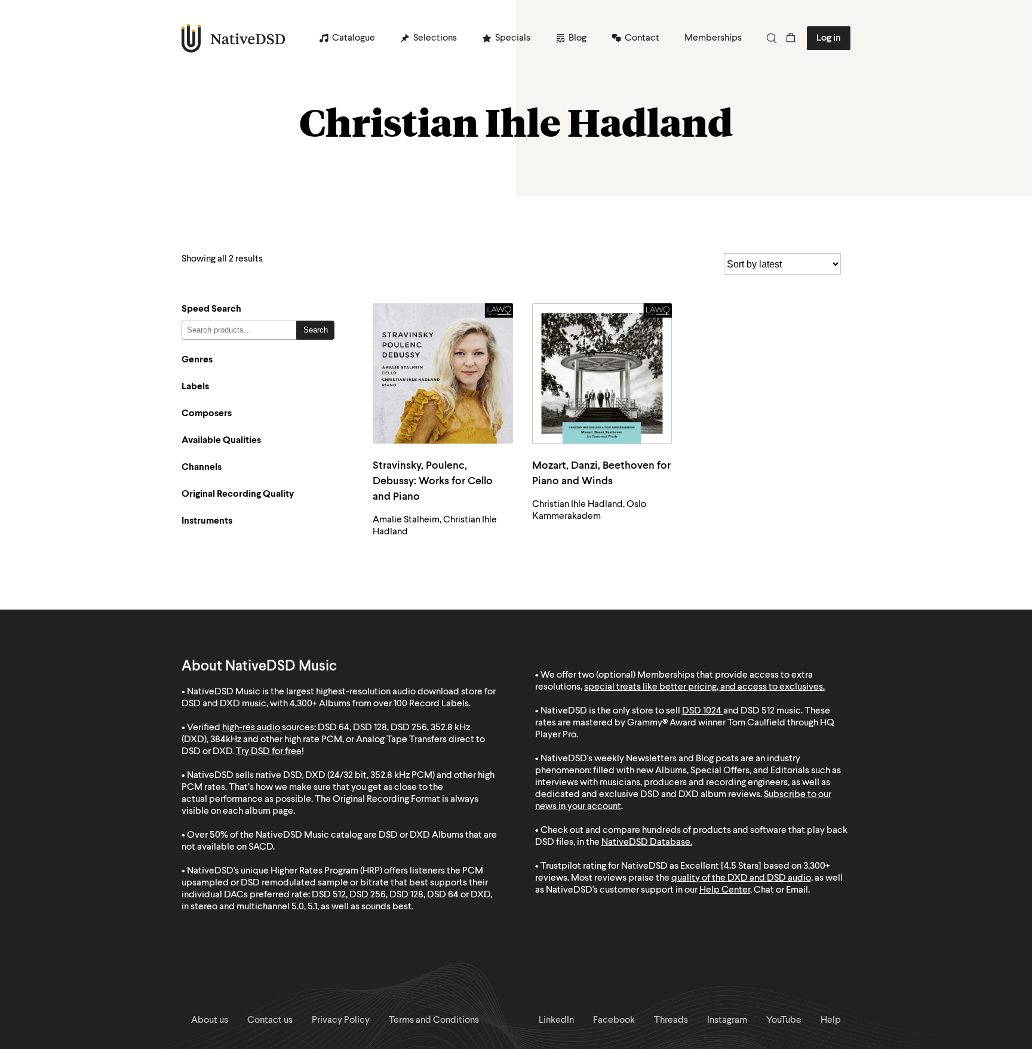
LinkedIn (556, 1020)
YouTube (783, 1020)
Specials (512, 38)
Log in (828, 38)
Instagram (727, 1020)
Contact (642, 38)
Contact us (270, 1020)
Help (831, 1020)
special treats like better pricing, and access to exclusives (703, 687)
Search (315, 329)
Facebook (614, 1020)
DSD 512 (758, 711)
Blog (577, 38)
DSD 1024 (701, 711)
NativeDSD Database (645, 842)
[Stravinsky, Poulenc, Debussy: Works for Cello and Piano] (443, 373)
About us (209, 1020)
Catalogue (353, 38)
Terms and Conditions (434, 1020)
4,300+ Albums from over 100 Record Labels (379, 704)
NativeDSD (234, 38)
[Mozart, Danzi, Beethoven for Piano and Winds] (602, 373)
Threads (671, 1020)
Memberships (713, 38)
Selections (435, 38)
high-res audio (251, 728)
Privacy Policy (341, 1020)
